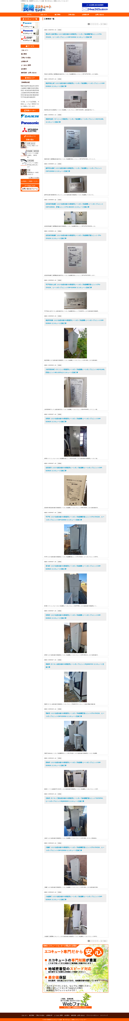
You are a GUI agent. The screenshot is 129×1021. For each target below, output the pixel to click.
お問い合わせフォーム (30, 189)
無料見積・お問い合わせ (29, 72)
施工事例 (57, 14)
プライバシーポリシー (92, 1015)
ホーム (29, 14)
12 (101, 24)
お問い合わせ (99, 14)
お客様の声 (85, 14)
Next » (105, 24)
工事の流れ (71, 14)
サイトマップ (104, 1015)
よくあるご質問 (26, 65)
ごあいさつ (43, 14)
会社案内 (24, 69)
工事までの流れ (26, 57)
